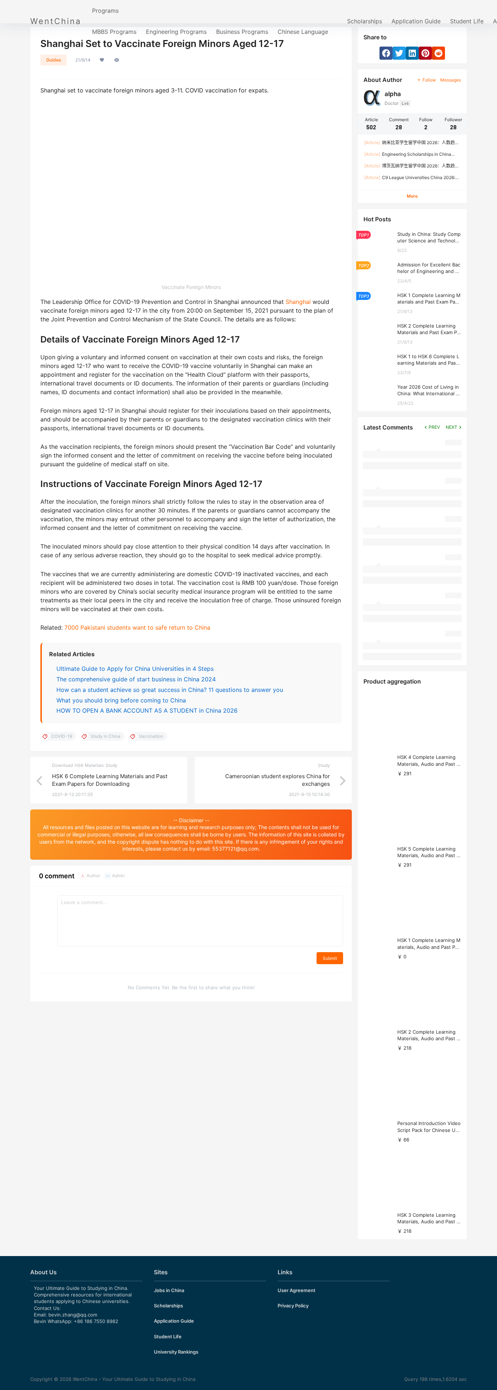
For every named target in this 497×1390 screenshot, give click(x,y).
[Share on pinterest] (425, 53)
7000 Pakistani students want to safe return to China (137, 627)
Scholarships (364, 21)
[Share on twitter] (399, 53)
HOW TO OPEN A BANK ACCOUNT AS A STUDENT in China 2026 (147, 710)
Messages (450, 80)
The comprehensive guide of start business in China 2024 (136, 679)
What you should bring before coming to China (121, 700)
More (412, 196)
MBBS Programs (114, 31)
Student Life (467, 21)
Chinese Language (303, 31)
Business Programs (242, 31)
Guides (53, 60)
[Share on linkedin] (412, 53)
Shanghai (299, 301)
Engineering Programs (176, 31)
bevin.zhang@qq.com (72, 1315)
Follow (429, 80)
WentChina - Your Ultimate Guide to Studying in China (133, 1379)
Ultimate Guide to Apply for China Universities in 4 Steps (135, 668)
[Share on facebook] (386, 53)
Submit (330, 958)
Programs (105, 10)
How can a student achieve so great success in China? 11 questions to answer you (169, 689)
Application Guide (416, 21)
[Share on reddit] (438, 53)
